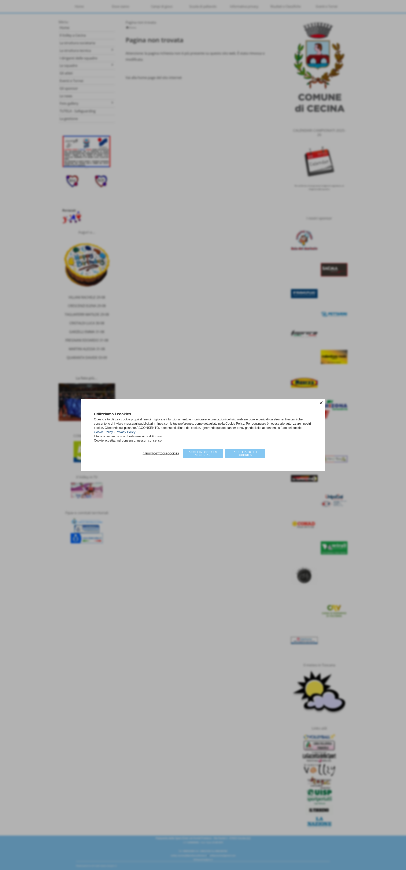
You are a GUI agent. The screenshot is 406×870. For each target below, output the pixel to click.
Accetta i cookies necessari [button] (203, 454)
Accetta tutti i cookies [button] (245, 454)
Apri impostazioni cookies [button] (161, 453)
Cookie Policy (103, 432)
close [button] (321, 402)
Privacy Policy (126, 432)
